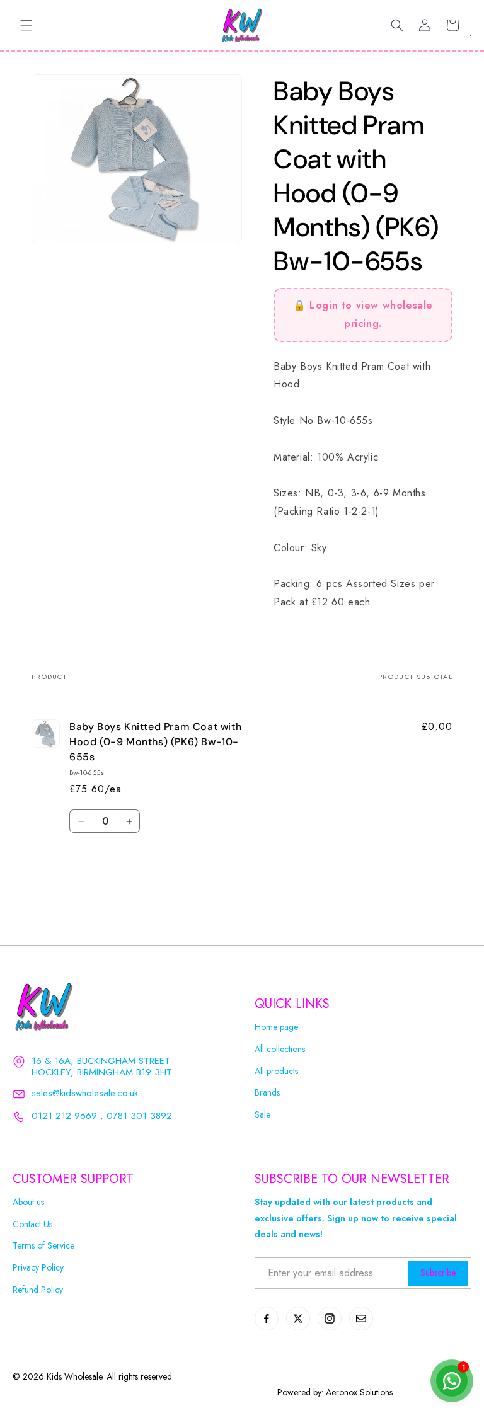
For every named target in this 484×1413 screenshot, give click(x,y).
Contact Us (32, 1224)
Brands (267, 1093)
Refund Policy (38, 1290)
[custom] (267, 1318)
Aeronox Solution (357, 1392)
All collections (280, 1049)
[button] (26, 25)
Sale (262, 1115)
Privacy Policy (38, 1268)
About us (28, 1202)
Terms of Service (43, 1246)
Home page (276, 1027)
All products (276, 1071)
